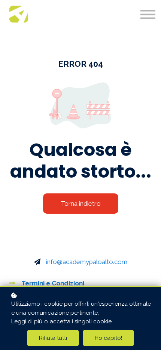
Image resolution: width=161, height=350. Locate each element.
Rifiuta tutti (53, 338)
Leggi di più (26, 321)
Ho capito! (108, 338)
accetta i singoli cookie (81, 321)
